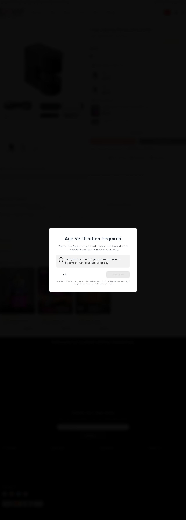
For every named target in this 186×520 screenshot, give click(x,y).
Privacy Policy (101, 262)
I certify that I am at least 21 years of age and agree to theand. (92, 261)
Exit (65, 274)
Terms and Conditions (79, 262)
